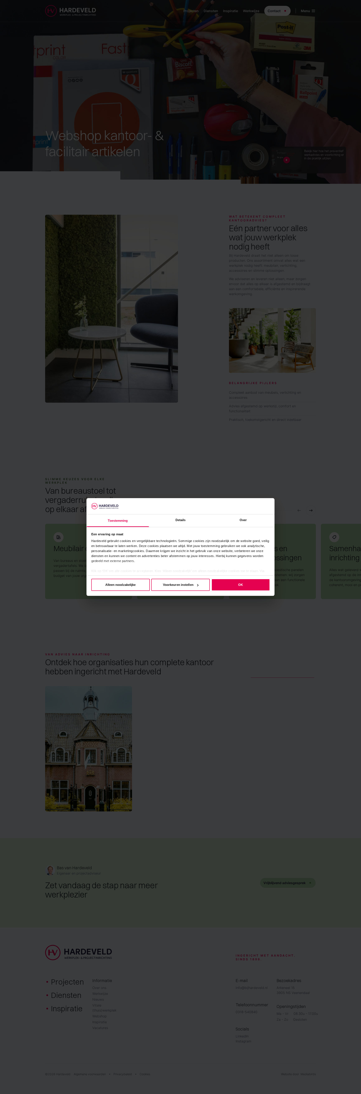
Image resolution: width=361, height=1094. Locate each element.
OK (240, 584)
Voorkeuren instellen (178, 584)
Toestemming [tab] (118, 520)
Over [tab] (243, 520)
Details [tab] (180, 520)
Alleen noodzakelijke (120, 584)
